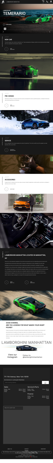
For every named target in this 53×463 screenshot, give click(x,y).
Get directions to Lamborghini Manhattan (14, 380)
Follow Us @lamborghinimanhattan (32, 356)
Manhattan (13, 1)
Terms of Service (25, 451)
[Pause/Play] (5, 29)
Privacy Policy (34, 451)
